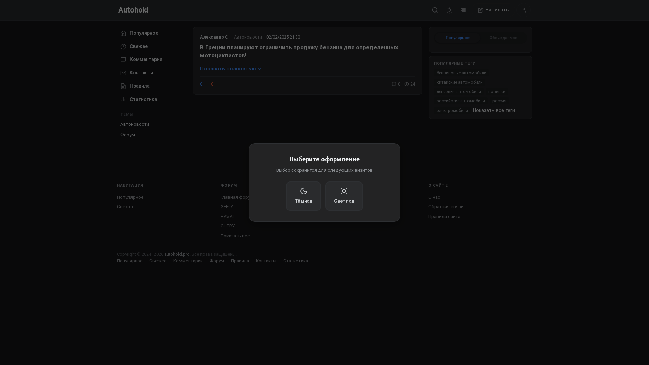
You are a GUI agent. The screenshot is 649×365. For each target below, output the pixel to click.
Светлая (344, 201)
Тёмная (303, 201)
